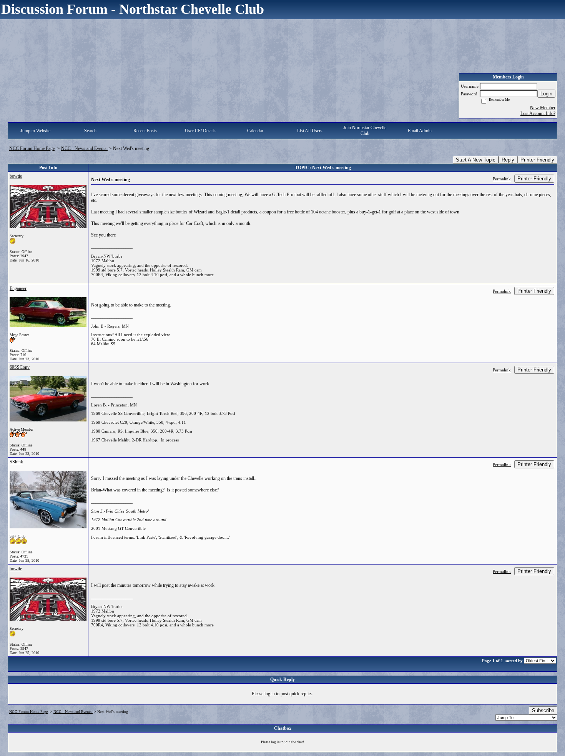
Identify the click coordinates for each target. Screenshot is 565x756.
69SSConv (20, 367)
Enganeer (18, 288)
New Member (542, 107)
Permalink (502, 179)
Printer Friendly (537, 160)
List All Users (309, 130)
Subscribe (543, 710)
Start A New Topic (475, 160)
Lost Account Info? (537, 113)
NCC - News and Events (84, 148)
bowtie (16, 176)
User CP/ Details (200, 130)
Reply (508, 160)
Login (546, 94)
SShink (16, 462)
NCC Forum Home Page (32, 148)
